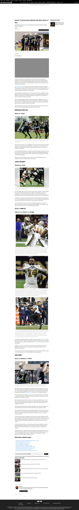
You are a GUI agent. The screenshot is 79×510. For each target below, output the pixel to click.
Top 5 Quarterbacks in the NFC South (23, 443)
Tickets (48, 4)
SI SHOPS (20, 0)
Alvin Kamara (44, 339)
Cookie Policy (29, 503)
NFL (21, 2)
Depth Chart (44, 4)
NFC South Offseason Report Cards (22, 444)
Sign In (77, 2)
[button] (44, 2)
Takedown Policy (36, 503)
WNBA (35, 2)
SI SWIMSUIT (8, 0)
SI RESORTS (16, 0)
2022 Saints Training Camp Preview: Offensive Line (25, 448)
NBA (27, 2)
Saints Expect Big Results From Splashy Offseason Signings (26, 450)
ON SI (4, 0)
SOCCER (24, 2)
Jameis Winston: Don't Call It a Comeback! (23, 449)
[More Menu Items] (63, 2)
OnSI (32, 4)
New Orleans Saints (18, 55)
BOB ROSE (20, 486)
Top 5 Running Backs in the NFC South (23, 441)
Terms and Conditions (46, 503)
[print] (20, 494)
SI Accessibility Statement (57, 503)
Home (30, 4)
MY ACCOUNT (24, 0)
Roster (38, 4)
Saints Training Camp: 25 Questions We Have (24, 445)
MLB (29, 2)
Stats (41, 4)
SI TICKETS (12, 0)
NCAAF (32, 2)
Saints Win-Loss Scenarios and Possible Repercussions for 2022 (27, 440)
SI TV (62, 2)
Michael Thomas (29, 392)
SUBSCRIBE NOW (29, 0)
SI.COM (2, 0)
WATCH (58, 2)
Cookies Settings (20, 504)
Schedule (35, 4)
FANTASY (39, 2)
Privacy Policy (20, 503)
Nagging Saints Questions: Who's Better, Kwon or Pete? (26, 446)
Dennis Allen (35, 341)
